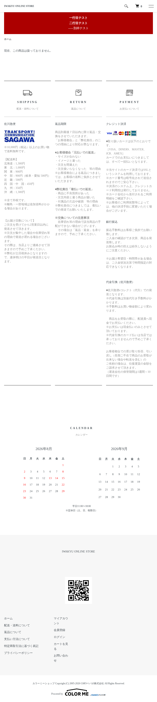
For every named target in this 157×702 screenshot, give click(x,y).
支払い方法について (17, 639)
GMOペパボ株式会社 (92, 683)
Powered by (57, 693)
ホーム (7, 39)
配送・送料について (17, 625)
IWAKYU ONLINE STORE (19, 6)
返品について (12, 632)
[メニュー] (151, 6)
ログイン (59, 637)
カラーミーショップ (44, 683)
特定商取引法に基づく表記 (21, 646)
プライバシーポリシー (18, 652)
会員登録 (59, 630)
